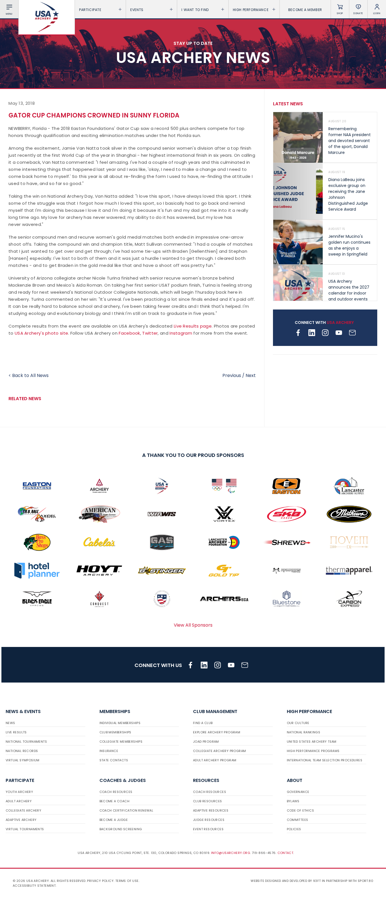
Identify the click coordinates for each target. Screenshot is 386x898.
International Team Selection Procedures (325, 760)
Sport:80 (365, 881)
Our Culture (298, 723)
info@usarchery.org (230, 853)
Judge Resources (208, 820)
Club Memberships (115, 732)
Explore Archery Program (216, 732)
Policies (294, 829)
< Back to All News (28, 375)
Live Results (16, 732)
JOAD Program (206, 741)
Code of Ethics (300, 810)
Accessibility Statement (34, 885)
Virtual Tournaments (25, 829)
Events (137, 9)
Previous (231, 375)
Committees (297, 820)
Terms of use (127, 881)
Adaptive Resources (210, 810)
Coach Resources (116, 792)
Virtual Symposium (23, 760)
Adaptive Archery (21, 820)
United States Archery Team (312, 741)
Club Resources (207, 801)
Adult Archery (19, 801)
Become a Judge (113, 820)
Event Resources (208, 829)
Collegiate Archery (23, 810)
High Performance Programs (313, 751)
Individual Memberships (120, 723)
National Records (22, 751)
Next (251, 375)
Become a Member (305, 9)
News (10, 723)
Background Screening (120, 829)
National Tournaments (26, 741)
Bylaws (293, 801)
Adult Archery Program (214, 760)
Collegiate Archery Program (219, 751)
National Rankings (303, 732)
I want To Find (195, 9)
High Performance (251, 9)
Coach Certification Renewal (126, 810)
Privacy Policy (100, 881)
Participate (90, 9)
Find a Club (202, 723)
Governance (298, 792)
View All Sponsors (193, 625)
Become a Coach (114, 801)
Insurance (108, 751)
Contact (285, 853)
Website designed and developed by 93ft (286, 881)
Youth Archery (19, 792)
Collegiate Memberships (121, 741)
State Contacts (113, 760)
